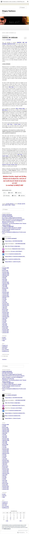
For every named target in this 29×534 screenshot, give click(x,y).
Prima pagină (4, 26)
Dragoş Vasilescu (9, 11)
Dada (6, 246)
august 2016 (4, 318)
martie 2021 (4, 280)
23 (10, 518)
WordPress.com (5, 351)
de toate (7, 203)
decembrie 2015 (5, 329)
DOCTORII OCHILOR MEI (7, 216)
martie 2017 (4, 308)
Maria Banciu (5, 110)
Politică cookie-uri (7, 528)
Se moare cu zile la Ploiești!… (17, 251)
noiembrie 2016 (5, 313)
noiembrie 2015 (5, 331)
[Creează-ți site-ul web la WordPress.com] (14, 1)
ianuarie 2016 (5, 328)
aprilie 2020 (4, 285)
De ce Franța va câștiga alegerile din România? (12, 217)
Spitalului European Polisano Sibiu (9, 164)
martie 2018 (4, 302)
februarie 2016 (5, 326)
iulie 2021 (4, 278)
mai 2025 (4, 269)
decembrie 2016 (5, 312)
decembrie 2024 (5, 272)
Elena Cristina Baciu (20, 108)
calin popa (19, 203)
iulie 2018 (4, 298)
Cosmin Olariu (17, 124)
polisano (6, 205)
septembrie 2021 (5, 275)
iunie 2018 (4, 299)
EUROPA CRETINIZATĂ (7, 215)
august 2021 (4, 276)
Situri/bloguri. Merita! (20, 26)
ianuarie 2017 (5, 311)
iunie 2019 (4, 291)
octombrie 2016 (5, 315)
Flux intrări (4, 348)
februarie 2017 (5, 309)
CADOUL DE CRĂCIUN (9, 37)
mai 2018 (4, 301)
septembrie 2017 (5, 305)
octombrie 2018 (5, 295)
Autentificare (4, 346)
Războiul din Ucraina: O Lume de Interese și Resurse (13, 219)
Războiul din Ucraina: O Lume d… (18, 248)
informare (12, 203)
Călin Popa (11, 87)
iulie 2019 (4, 289)
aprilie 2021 (4, 279)
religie (3, 340)
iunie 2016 (4, 321)
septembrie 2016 (5, 316)
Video (3, 28)
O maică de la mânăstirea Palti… (15, 254)
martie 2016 (4, 325)
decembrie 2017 (5, 303)
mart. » (21, 520)
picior (3, 205)
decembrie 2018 (5, 292)
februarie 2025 (5, 270)
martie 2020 (4, 286)
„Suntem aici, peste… (17, 261)
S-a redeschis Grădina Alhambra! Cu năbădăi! (11, 227)
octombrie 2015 (5, 332)
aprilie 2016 (4, 324)
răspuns (13, 205)
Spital (9, 205)
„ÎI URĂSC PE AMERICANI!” (8, 226)
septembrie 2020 (5, 283)
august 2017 (4, 306)
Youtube (8, 28)
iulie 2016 (4, 319)
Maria (6, 259)
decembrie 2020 (5, 282)
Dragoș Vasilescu (8, 241)
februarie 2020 (5, 288)
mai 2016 (4, 322)
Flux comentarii (5, 349)
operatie (23, 203)
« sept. (7, 520)
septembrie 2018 (5, 296)
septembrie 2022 (5, 273)
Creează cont (5, 345)
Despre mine (11, 26)
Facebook (4, 359)
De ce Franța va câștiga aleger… (14, 246)
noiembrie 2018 (5, 293)
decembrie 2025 (5, 268)
